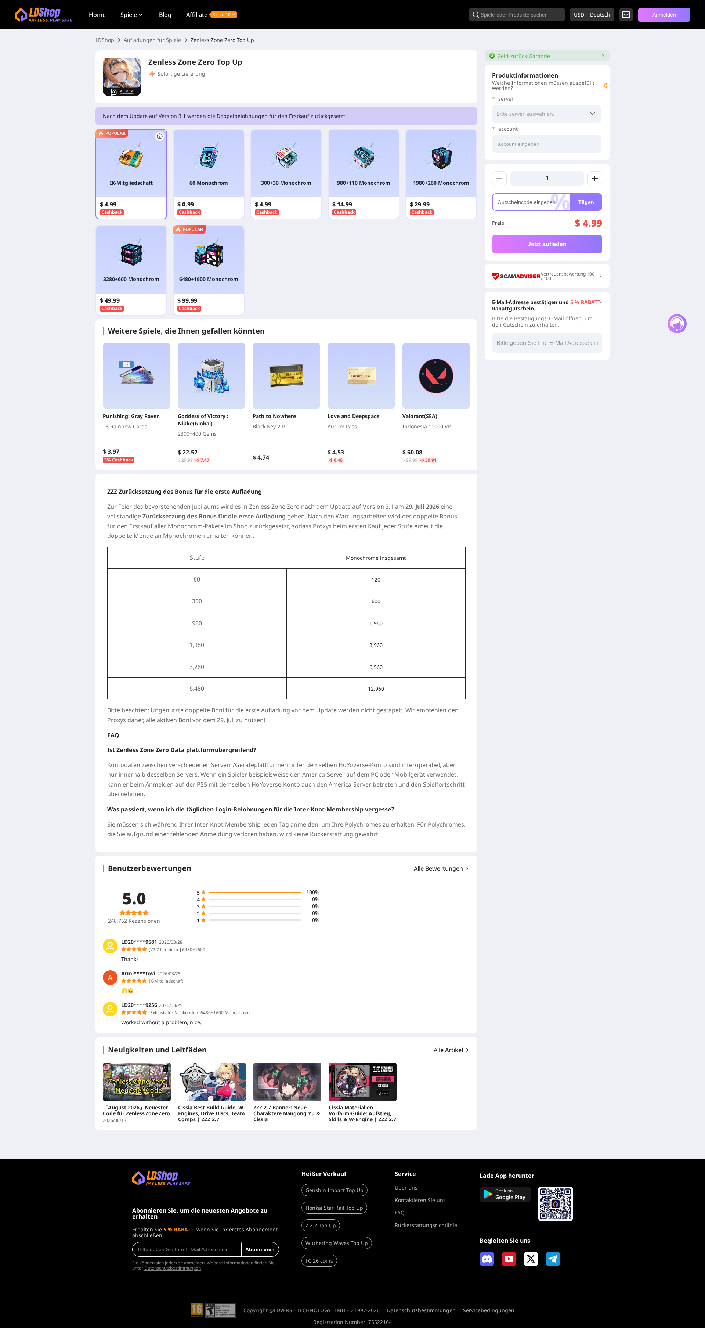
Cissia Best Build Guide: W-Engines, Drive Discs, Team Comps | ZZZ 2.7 (211, 1113)
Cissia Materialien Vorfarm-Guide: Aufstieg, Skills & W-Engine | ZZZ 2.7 (362, 1113)
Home (97, 15)
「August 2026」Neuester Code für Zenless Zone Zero (136, 1110)
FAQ (400, 1212)
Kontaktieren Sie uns (420, 1199)
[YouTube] (509, 1259)
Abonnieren (260, 1249)
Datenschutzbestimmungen (172, 1268)
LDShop (104, 40)
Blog (165, 15)
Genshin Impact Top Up (335, 1190)
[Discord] (487, 1259)
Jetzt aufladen (547, 244)
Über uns (406, 1187)
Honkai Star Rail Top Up (334, 1207)
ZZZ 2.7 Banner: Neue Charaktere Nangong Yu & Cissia (286, 1113)
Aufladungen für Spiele (152, 40)
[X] (531, 1259)
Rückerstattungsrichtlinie (426, 1224)
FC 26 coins (319, 1260)
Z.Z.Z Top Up (321, 1225)
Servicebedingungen (488, 1310)
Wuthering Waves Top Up (337, 1242)
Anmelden (664, 15)
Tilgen (586, 202)
